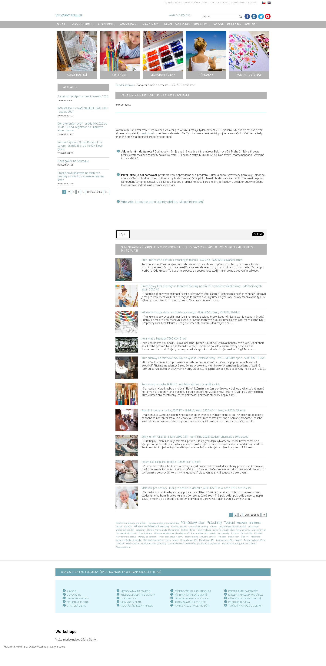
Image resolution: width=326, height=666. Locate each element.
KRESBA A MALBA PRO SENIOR (137, 594)
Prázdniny (214, 522)
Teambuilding (191, 536)
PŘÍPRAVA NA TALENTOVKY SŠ (244, 598)
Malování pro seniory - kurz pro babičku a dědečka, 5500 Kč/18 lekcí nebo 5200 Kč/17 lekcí (196, 488)
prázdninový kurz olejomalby (181, 543)
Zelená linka (237, 2)
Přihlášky (222, 536)
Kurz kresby (223, 533)
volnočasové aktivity (198, 526)
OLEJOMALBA (128, 598)
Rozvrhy (222, 2)
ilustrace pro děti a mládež (229, 540)
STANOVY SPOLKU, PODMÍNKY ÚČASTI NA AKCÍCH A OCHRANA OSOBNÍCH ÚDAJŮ (111, 572)
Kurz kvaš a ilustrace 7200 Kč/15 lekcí (164, 338)
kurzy (168, 540)
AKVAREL (72, 591)
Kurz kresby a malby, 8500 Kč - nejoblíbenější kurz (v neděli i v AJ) (180, 384)
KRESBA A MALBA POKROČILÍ (136, 591)
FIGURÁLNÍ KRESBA (77, 602)
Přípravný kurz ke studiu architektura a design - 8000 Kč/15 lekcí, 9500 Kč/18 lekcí (190, 312)
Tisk (212, 2)
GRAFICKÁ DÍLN (75, 605)
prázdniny (140, 530)
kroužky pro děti (179, 526)
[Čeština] (263, 2)
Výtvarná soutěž (208, 536)
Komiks (128, 526)
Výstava (235, 533)
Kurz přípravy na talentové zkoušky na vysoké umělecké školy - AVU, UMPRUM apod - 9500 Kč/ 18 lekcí (203, 358)
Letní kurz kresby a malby (153, 543)
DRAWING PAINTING (78, 598)
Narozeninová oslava (126, 536)
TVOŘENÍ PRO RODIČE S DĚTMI (244, 605)
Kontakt (252, 2)
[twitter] (261, 16)
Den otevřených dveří (126, 533)
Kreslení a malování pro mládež (131, 523)
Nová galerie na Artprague (73, 161)
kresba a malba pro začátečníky (163, 523)
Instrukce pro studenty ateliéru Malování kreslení (169, 202)
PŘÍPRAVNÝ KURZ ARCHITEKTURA (193, 591)
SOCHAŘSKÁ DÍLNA (239, 602)
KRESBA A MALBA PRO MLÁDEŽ (245, 594)
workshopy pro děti (125, 530)
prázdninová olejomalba (208, 543)
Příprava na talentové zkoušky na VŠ (171, 533)
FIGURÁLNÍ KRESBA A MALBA (137, 605)
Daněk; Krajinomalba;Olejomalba (163, 530)
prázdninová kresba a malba (232, 526)
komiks (213, 526)
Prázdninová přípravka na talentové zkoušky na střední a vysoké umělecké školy (81, 176)
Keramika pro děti (188, 540)
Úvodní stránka (173, 2)
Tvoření (229, 522)
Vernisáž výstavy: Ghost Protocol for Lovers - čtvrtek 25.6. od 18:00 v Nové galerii (80, 146)
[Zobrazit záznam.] (123, 269)
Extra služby (246, 533)
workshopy (253, 526)
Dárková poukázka (153, 540)
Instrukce (147, 133)
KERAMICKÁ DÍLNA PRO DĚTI (190, 602)
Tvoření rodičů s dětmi (254, 540)
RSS (205, 2)
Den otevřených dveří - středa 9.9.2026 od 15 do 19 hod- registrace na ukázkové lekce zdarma (82, 127)
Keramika (242, 522)
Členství (245, 536)
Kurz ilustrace (145, 533)
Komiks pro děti (206, 540)
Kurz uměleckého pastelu (203, 533)
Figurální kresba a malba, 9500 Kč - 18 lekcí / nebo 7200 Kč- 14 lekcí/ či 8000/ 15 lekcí (193, 410)
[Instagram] (254, 16)
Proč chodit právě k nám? (170, 536)
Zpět (123, 234)
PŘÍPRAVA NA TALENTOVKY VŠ (191, 594)
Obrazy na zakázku (147, 536)
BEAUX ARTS (74, 594)
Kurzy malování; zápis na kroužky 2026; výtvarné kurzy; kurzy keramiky (231, 530)
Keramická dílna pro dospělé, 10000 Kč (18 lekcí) (170, 462)
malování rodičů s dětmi (127, 543)
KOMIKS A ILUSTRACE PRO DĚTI (192, 605)
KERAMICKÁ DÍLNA (131, 602)
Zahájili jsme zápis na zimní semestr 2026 (83, 96)
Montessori (233, 536)
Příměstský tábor (193, 522)
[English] (269, 2)
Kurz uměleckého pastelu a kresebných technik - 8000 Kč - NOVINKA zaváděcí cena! (191, 260)
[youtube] (268, 16)
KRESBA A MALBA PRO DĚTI (243, 591)
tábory (175, 540)
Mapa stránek (192, 2)
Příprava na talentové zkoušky (151, 526)
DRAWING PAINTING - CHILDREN (192, 598)
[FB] (247, 16)
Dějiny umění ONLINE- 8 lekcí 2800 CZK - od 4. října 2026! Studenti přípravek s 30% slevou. (195, 436)
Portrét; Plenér (188, 530)
